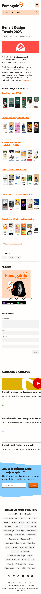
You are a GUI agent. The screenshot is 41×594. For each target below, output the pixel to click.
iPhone (33, 526)
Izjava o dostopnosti (28, 585)
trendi (17, 257)
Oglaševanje (13, 539)
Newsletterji (31, 535)
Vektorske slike (21, 564)
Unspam (25, 80)
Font (35, 518)
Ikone (34, 522)
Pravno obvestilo (14, 585)
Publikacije (25, 551)
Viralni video (9, 568)
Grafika (6, 522)
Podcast (14, 547)
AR (10, 514)
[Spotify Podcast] (21, 302)
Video (31, 564)
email (11, 257)
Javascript (20, 530)
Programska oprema (27, 547)
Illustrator (8, 526)
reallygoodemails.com (13, 244)
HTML (14, 522)
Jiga (25, 591)
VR (18, 568)
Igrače (21, 522)
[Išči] (36, 12)
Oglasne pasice (26, 539)
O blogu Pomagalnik (14, 583)
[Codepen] (14, 576)
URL (3, 343)
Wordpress (31, 568)
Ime (3, 330)
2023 (4, 257)
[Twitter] (9, 576)
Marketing (8, 535)
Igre (28, 522)
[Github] (18, 576)
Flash (29, 518)
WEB (23, 568)
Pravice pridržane (28, 583)
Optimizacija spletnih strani (15, 543)
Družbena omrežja (10, 518)
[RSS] (36, 576)
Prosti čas (15, 551)
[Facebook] (5, 576)
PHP (7, 547)
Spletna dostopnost (12, 560)
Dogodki (28, 514)
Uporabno (25, 560)
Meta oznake (19, 535)
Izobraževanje (9, 530)
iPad (26, 526)
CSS (21, 514)
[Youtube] (23, 576)
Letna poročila (32, 530)
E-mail (5, 36)
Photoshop (31, 543)
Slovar (30, 555)
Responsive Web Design (16, 555)
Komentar (5, 319)
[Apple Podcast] (9, 302)
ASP (15, 514)
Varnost (10, 564)
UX (33, 560)
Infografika (18, 526)
